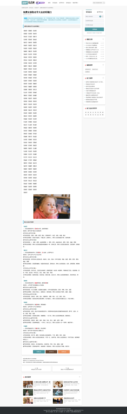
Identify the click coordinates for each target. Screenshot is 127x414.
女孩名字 (37, 7)
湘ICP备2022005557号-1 (79, 410)
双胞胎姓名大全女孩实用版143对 (91, 52)
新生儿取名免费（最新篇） (91, 48)
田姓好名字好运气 (90, 84)
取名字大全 (95, 69)
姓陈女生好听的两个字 (40, 398)
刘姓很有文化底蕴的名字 (92, 101)
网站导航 (58, 408)
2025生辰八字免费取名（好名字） (91, 45)
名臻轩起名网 (25, 7)
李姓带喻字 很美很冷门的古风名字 (94, 97)
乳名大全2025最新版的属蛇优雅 (91, 43)
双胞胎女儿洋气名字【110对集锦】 (92, 50)
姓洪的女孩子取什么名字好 (71, 382)
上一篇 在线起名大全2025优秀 (36, 369)
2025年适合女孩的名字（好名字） (91, 54)
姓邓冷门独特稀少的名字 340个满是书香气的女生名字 (95, 82)
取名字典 (75, 2)
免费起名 (39, 351)
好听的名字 (88, 69)
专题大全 (65, 408)
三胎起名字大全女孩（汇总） (93, 93)
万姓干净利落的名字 (91, 90)
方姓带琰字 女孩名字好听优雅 (71, 390)
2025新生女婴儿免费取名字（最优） (42, 382)
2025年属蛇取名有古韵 (91, 58)
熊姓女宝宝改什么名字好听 (92, 88)
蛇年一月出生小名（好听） (91, 56)
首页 (49, 2)
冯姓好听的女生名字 (69, 398)
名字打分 (61, 2)
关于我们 (69, 408)
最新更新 (61, 408)
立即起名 (94, 29)
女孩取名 (87, 71)
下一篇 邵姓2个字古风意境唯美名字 (67, 369)
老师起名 (64, 351)
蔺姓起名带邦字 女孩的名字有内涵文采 (42, 390)
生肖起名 (68, 2)
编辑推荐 (90, 65)
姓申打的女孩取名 (90, 86)
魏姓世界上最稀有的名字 (92, 95)
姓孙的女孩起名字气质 (91, 99)
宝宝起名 (54, 2)
